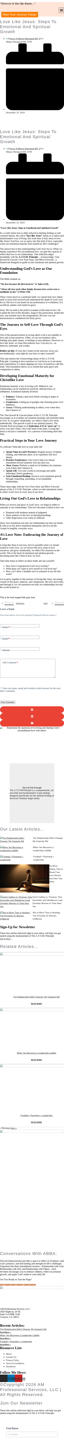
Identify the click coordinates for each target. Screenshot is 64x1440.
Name (6, 627)
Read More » (5, 1332)
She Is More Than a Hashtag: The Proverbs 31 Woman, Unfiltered (46, 915)
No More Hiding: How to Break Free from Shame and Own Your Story (56, 874)
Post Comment (7, 702)
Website (6, 650)
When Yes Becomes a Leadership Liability (43, 849)
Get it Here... (6, 939)
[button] (61, 10)
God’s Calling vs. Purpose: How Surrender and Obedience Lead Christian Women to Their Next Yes (47, 902)
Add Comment (10, 662)
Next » (14, 1128)
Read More (36, 1004)
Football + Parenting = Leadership (43, 858)
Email (6, 638)
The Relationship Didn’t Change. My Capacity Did (48, 839)
